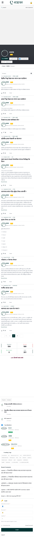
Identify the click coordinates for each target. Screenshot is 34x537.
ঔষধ (14, 189)
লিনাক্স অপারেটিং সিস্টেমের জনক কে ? (13, 404)
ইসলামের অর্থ (12, 458)
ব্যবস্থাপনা (12, 306)
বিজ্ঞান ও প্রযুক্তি (15, 76)
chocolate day (4, 455)
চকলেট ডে (29, 458)
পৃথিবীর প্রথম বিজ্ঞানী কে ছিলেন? (11, 139)
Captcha (3, 516)
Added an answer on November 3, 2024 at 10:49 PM (15, 144)
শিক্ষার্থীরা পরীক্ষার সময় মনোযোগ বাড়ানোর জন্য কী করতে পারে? (18, 411)
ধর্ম (12, 157)
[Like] (1, 93)
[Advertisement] (17, 27)
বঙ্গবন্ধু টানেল (19, 460)
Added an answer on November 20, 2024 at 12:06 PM (15, 84)
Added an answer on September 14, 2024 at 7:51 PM (15, 197)
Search (4, 7)
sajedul (3, 470)
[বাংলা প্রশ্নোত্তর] (17, 2)
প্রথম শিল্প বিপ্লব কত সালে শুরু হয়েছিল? (13, 99)
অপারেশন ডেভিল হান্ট (27, 455)
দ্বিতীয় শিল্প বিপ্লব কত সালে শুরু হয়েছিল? (14, 78)
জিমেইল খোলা (4, 460)
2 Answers (9, 414)
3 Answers (9, 406)
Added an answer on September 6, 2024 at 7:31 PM (15, 293)
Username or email (5, 504)
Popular (4, 400)
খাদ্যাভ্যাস (24, 458)
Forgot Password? (29, 525)
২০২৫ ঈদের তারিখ (15, 462)
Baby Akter (14, 444)
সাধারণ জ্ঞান (15, 285)
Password (3, 510)
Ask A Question (29, 7)
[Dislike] (5, 93)
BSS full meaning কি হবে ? (14, 496)
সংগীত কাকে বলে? (7, 288)
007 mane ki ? (8, 418)
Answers (9, 400)
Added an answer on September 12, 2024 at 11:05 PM (15, 225)
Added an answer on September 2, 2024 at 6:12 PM (15, 314)
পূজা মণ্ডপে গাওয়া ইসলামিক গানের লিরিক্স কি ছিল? (15, 160)
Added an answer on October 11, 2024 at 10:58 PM (14, 167)
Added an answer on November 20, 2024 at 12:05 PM (15, 105)
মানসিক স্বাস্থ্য (25, 460)
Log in (3, 535)
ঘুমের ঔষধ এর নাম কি (8, 220)
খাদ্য (20, 458)
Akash (10, 428)
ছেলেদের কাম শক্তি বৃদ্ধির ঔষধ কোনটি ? (14, 192)
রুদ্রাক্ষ (11, 52)
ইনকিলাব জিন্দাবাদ (5, 458)
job (8, 455)
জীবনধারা (10, 460)
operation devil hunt (15, 455)
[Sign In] (31, 2)
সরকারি (3, 462)
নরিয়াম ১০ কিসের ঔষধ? (9, 260)
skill (21, 455)
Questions (8, 62)
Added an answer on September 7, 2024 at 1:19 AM (15, 265)
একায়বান (3, 477)
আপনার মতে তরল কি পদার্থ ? (10, 309)
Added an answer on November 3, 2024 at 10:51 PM (15, 125)
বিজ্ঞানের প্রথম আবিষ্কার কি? (10, 120)
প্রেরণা (15, 460)
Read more (4, 182)
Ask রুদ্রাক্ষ (5, 59)
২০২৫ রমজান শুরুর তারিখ (23, 462)
